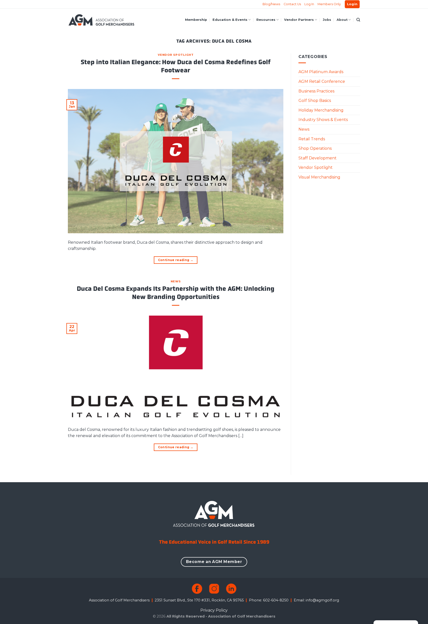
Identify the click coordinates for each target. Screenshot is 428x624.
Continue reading (175, 260)
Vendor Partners (299, 20)
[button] (352, 4)
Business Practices (316, 91)
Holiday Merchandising (321, 110)
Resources (265, 20)
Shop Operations (315, 148)
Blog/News (271, 4)
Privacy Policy (214, 610)
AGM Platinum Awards (320, 71)
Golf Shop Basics (314, 100)
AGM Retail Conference (321, 81)
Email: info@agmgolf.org (316, 600)
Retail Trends (311, 139)
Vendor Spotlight (176, 55)
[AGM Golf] (101, 20)
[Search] (358, 20)
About (342, 20)
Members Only (329, 4)
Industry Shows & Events (323, 119)
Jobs (327, 20)
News (176, 281)
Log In (309, 4)
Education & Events (230, 20)
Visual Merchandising (319, 177)
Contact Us (292, 4)
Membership (196, 20)
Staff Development (317, 158)
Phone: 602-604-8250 (269, 600)
